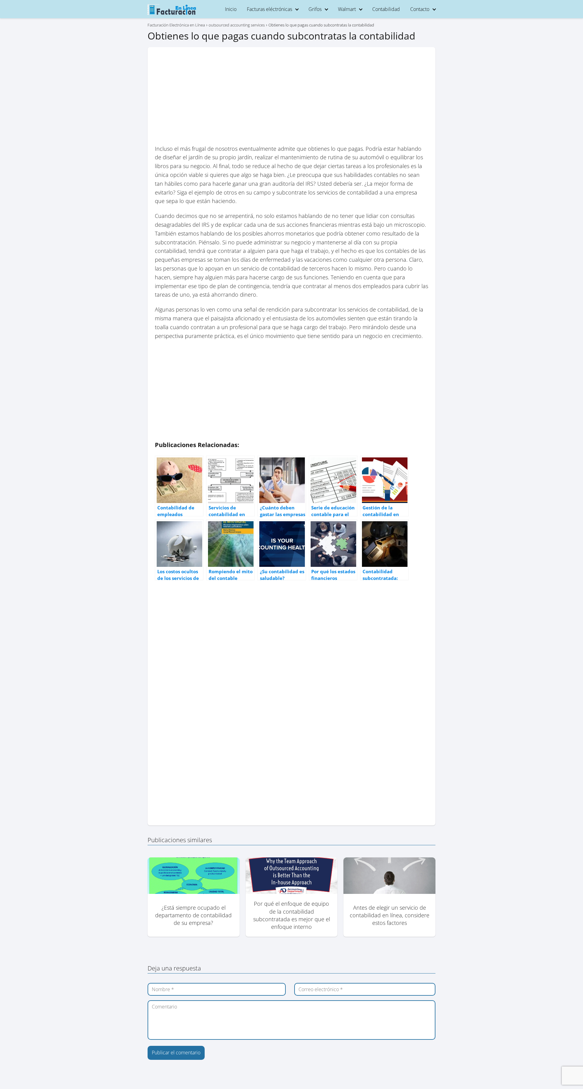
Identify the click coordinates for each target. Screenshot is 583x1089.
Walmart (347, 9)
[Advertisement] (291, 99)
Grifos (315, 9)
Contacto (419, 9)
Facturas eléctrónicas (269, 9)
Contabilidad (386, 9)
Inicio (231, 9)
